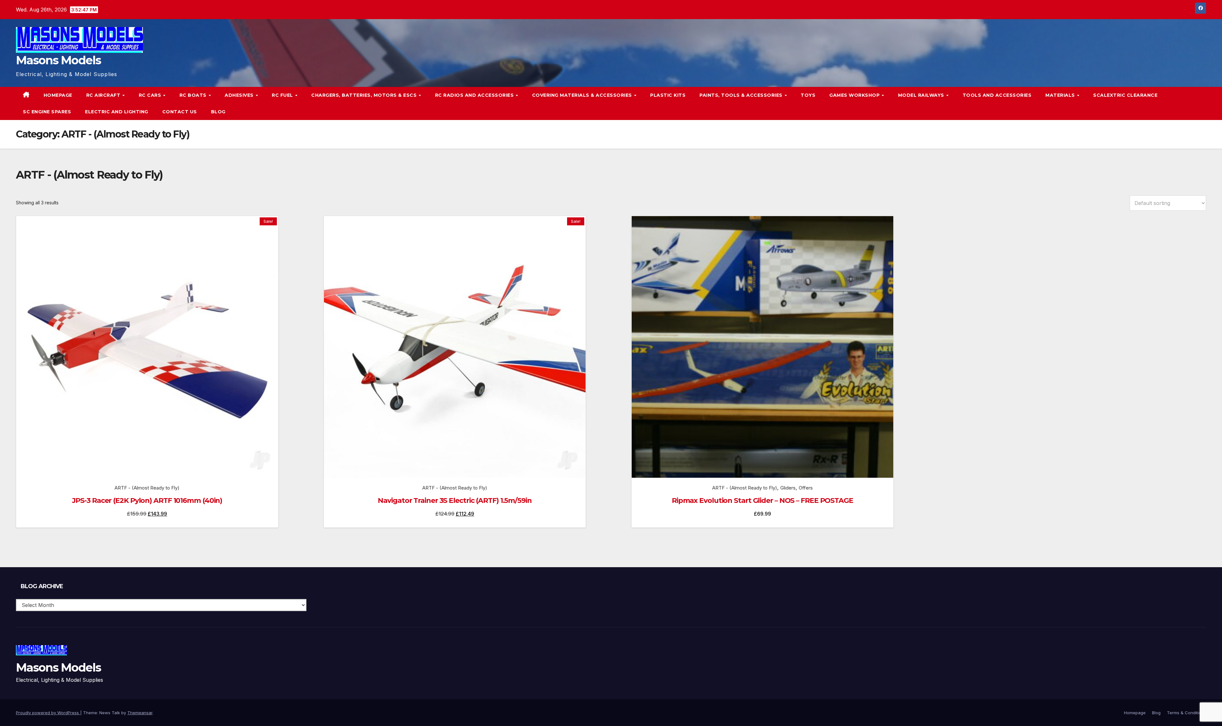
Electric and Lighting (116, 112)
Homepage (58, 95)
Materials (1060, 95)
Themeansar (139, 712)
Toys (808, 95)
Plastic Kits (667, 95)
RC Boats (193, 95)
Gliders (788, 488)
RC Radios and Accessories (475, 95)
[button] (1188, 103)
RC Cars (151, 95)
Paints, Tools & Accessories (741, 95)
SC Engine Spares (47, 112)
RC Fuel (283, 95)
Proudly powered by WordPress (48, 712)
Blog (218, 112)
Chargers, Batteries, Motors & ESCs (364, 95)
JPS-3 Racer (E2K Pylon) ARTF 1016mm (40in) (147, 500)
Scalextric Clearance (1125, 95)
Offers (806, 488)
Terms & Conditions (1186, 712)
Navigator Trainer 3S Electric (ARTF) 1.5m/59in (454, 500)
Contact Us (179, 112)
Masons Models (58, 60)
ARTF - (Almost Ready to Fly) (147, 488)
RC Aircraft (104, 95)
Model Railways (922, 95)
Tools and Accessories (997, 95)
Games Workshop (855, 95)
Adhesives (240, 95)
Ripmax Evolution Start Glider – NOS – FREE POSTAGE (762, 500)
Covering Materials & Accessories (583, 95)
